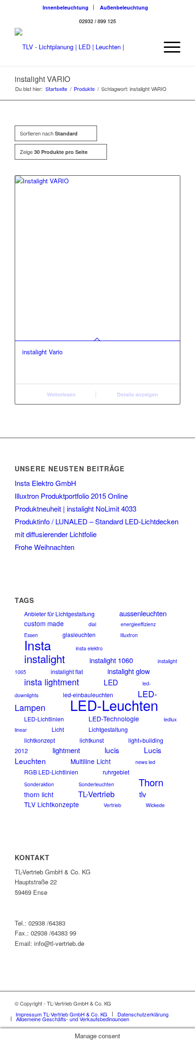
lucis (112, 750)
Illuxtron (129, 634)
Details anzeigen (136, 394)
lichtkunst (92, 740)
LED (111, 682)
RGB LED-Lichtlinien (51, 772)
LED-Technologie (114, 718)
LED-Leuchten (114, 705)
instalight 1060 (111, 660)
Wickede (155, 805)
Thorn (151, 782)
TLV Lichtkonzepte (51, 804)
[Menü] (167, 47)
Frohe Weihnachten (44, 547)
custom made (44, 623)
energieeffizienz (138, 624)
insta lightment (51, 682)
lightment (66, 750)
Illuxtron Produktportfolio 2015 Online (71, 496)
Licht (58, 729)
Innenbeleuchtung (66, 7)
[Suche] (145, 47)
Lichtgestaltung (108, 729)
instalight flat (67, 671)
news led (145, 761)
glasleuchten (79, 634)
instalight (44, 658)
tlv (142, 794)
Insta (37, 645)
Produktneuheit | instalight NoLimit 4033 (75, 508)
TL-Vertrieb (96, 794)
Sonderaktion (39, 784)
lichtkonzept (39, 740)
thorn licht (38, 794)
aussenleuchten (143, 613)
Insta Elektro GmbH (45, 483)
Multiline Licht (91, 761)
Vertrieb (112, 805)
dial (92, 624)
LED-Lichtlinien (44, 719)
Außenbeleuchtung (124, 7)
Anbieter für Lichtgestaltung (59, 614)
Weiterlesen (60, 394)
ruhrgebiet (116, 772)
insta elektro (89, 648)
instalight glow (128, 671)
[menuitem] (66, 7)
